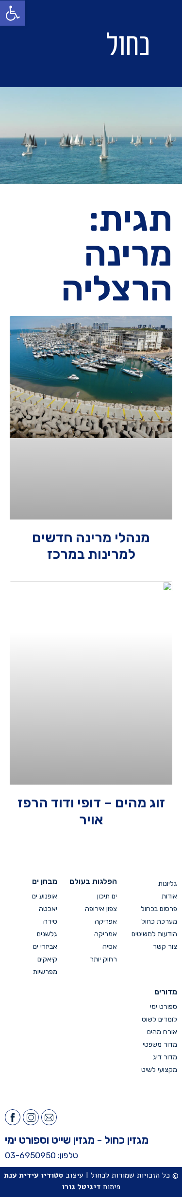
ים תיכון (107, 896)
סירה (50, 921)
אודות (169, 896)
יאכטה (48, 909)
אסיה (109, 947)
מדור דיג (165, 1057)
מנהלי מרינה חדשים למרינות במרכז (91, 546)
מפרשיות (45, 972)
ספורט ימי (163, 1007)
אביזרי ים (45, 947)
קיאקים (47, 959)
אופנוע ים (44, 896)
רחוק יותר (103, 959)
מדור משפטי (160, 1044)
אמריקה (105, 934)
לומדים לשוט (159, 1019)
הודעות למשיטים (154, 934)
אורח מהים (162, 1032)
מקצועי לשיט (159, 1070)
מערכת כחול (159, 921)
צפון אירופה (101, 909)
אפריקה (106, 921)
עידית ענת (21, 1175)
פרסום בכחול (159, 909)
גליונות (167, 884)
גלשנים (47, 934)
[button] (42, 44)
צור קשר (165, 947)
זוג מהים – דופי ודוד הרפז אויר (91, 811)
